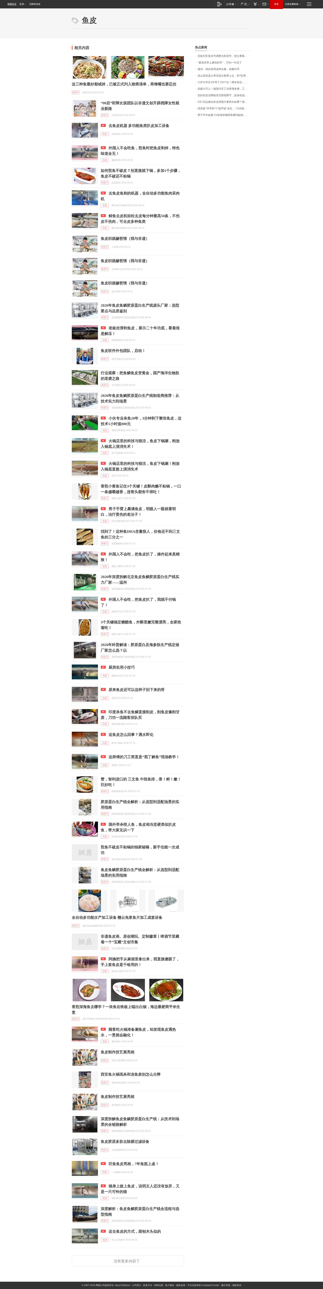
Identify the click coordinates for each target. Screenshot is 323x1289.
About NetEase (122, 1285)
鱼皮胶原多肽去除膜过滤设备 (125, 1141)
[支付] (256, 4)
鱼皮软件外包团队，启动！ (123, 351)
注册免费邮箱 (291, 4)
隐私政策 (180, 1285)
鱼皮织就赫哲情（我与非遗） (125, 238)
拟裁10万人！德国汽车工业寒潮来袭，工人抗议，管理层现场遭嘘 (224, 88)
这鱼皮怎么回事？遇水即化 (131, 734)
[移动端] (219, 4)
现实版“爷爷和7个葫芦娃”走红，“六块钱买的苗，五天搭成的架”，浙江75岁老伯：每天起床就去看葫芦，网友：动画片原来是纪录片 (224, 108)
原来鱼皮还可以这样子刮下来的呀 (137, 690)
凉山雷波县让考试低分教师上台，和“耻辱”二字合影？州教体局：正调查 (224, 75)
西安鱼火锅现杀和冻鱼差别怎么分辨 (131, 1074)
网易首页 (11, 4)
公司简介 (136, 1285)
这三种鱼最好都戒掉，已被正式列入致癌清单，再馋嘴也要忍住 (124, 84)
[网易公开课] (231, 4)
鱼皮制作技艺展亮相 (117, 1052)
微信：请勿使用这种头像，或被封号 (218, 69)
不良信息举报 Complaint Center (203, 1285)
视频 (104, 134)
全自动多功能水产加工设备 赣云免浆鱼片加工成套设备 (117, 917)
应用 (21, 4)
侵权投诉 (236, 1285)
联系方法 (147, 1285)
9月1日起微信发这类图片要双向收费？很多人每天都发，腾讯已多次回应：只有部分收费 (224, 102)
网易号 (75, 92)
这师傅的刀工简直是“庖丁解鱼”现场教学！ (144, 757)
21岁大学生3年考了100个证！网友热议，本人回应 (224, 82)
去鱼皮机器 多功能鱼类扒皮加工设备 (139, 126)
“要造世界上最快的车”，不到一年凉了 (220, 62)
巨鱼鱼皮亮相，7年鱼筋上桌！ (134, 1164)
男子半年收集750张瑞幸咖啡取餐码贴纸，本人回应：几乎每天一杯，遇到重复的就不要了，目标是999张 (224, 115)
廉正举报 (225, 1285)
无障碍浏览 (34, 4)
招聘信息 (158, 1285)
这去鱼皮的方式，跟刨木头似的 (135, 1231)
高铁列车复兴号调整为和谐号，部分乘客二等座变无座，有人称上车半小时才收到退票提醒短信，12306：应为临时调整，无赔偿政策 (224, 56)
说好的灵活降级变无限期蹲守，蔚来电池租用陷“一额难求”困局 (224, 95)
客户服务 (169, 1285)
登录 (276, 4)
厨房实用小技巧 (122, 667)
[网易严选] (244, 4)
